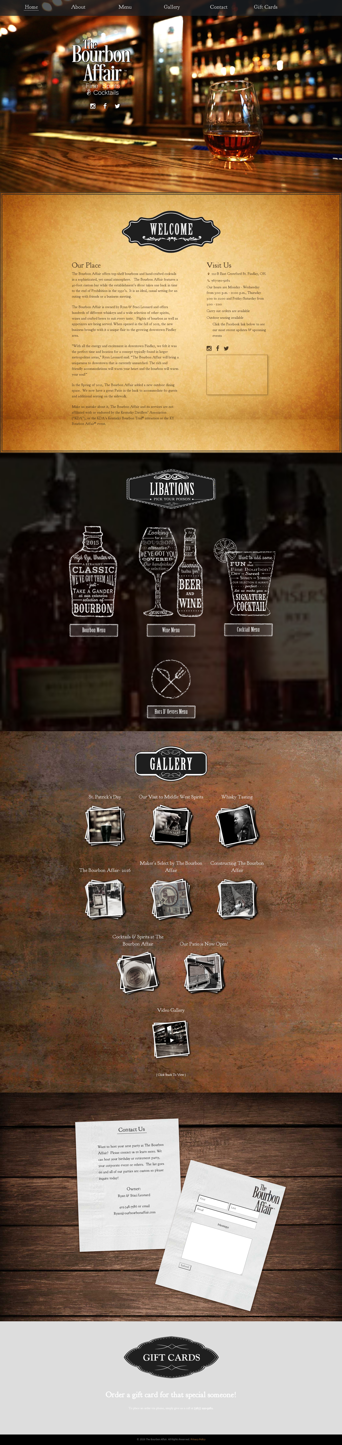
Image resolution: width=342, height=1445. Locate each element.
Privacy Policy (198, 1439)
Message (223, 1226)
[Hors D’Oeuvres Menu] (171, 680)
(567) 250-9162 (203, 1408)
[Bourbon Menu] (93, 629)
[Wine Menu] (171, 629)
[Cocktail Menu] (248, 629)
